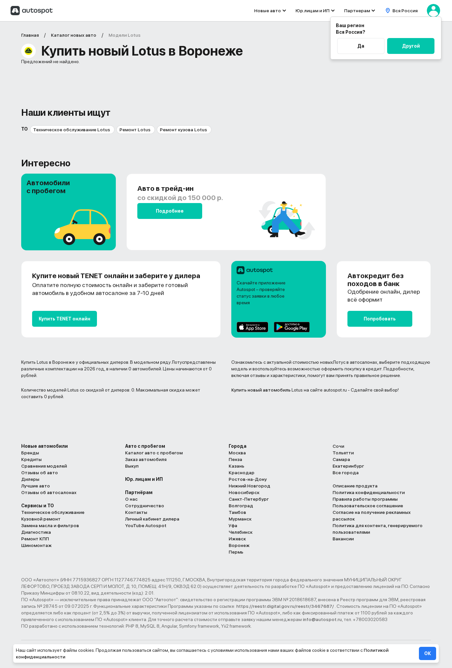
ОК (427, 653)
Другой (411, 46)
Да (360, 46)
